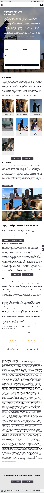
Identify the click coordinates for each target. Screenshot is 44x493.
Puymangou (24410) (21, 442)
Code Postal (25, 49)
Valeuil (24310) (4, 368)
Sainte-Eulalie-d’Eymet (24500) (14, 383)
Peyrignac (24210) (27, 447)
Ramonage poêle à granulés (35, 133)
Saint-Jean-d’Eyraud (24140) (33, 415)
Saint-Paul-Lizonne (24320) (23, 396)
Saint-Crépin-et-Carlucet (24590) (8, 426)
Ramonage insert (7, 133)
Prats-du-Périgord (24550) (28, 443)
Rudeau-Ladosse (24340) (31, 438)
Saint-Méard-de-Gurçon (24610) (22, 402)
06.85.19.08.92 (8, 1)
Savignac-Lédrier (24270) (36, 375)
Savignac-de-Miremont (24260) (20, 376)
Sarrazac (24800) (38, 376)
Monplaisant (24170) (16, 458)
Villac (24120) (18, 362)
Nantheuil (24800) (20, 452)
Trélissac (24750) (30, 368)
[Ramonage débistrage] (36, 105)
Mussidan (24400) (25, 453)
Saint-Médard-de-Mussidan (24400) (9, 402)
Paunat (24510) (39, 448)
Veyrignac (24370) (22, 364)
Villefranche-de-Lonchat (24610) (35, 361)
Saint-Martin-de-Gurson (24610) (19, 405)
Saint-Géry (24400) (17, 417)
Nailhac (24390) (5, 453)
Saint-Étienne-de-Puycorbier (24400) (32, 424)
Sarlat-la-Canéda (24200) (16, 378)
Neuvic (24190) (21, 451)
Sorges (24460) (33, 371)
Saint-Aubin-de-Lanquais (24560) (29, 433)
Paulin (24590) (4, 449)
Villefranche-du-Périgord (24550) (22, 361)
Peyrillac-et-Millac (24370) (18, 447)
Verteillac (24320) (30, 364)
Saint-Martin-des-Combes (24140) (31, 403)
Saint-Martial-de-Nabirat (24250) (33, 406)
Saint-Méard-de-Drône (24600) (35, 402)
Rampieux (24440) (36, 440)
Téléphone (7, 49)
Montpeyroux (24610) (37, 454)
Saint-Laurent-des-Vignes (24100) (29, 411)
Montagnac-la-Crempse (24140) (8, 457)
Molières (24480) (32, 459)
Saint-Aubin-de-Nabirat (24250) (16, 433)
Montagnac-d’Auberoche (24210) (21, 457)
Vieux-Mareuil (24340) (26, 362)
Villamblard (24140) (11, 362)
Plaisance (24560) (22, 445)
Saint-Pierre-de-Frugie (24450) (15, 394)
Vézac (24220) (33, 362)
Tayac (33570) (36, 370)
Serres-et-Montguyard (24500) (19, 374)
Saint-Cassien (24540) (22, 429)
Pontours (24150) (23, 444)
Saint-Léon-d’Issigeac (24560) (29, 410)
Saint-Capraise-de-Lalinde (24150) (8, 430)
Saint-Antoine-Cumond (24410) (16, 435)
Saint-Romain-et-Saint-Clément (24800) (20, 391)
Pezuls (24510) (38, 445)
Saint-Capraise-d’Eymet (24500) (33, 429)
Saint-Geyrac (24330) (9, 417)
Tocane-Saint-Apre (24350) (7, 369)
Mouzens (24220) (33, 453)
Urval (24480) (10, 368)
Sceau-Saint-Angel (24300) (14, 375)
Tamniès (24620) (5, 371)
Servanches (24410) (9, 374)
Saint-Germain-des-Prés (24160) (15, 419)
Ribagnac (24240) (37, 439)
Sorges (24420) (39, 371)
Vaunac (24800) (34, 365)
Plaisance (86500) (14, 445)
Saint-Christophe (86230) (18, 428)
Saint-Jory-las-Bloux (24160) (10, 415)
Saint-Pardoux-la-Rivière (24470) (19, 397)
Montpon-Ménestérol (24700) (26, 454)
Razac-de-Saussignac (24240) (26, 440)
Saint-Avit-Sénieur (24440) (14, 431)
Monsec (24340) (31, 457)
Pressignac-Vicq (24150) (18, 443)
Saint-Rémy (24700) (17, 392)
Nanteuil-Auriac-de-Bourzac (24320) (32, 452)
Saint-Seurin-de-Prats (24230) (32, 388)
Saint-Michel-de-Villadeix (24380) (24, 399)
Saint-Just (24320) (28, 412)
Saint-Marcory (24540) (32, 407)
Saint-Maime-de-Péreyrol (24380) (19, 408)
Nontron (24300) (5, 451)
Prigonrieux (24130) (37, 442)
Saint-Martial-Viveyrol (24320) (7, 406)
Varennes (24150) (8, 366)
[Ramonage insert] (8, 124)
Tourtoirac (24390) (38, 368)
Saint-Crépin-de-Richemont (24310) (22, 426)
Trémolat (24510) (23, 368)
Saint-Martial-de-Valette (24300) (20, 406)
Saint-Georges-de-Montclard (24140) (16, 420)
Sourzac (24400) (12, 371)
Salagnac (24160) (26, 379)
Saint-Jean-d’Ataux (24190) (27, 416)
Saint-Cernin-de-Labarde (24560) (11, 429)
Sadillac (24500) (22, 438)
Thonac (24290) (16, 369)
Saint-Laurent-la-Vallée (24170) (16, 411)
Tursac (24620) (17, 368)
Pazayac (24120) (12, 448)
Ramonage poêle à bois (21, 133)
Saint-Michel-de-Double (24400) (11, 401)
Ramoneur (8, 153)
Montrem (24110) (16, 454)
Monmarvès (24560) (32, 458)
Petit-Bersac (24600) (35, 447)
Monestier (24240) (16, 459)
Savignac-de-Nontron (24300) (7, 376)
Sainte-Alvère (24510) (17, 384)
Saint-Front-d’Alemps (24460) (14, 422)
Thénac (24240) (36, 369)
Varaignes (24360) (16, 366)
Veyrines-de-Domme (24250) (13, 364)
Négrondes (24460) (29, 451)
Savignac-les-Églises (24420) (25, 375)
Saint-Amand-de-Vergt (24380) (14, 436)
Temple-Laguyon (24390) (22, 370)
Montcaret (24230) (19, 456)
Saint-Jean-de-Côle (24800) (16, 416)
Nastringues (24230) (6, 452)
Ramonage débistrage (35, 114)
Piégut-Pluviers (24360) (30, 445)
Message (6, 55)
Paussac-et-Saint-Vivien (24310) (29, 448)
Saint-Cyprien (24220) (18, 425)
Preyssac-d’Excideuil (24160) (7, 443)
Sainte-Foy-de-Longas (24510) (29, 382)
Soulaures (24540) (19, 371)
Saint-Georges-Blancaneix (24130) (31, 420)
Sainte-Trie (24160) (33, 379)
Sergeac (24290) (29, 374)
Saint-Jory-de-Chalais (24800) (22, 415)
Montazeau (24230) (27, 456)
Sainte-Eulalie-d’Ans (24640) (25, 383)
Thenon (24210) (29, 369)
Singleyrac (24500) (27, 373)
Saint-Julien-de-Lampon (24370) (11, 413)
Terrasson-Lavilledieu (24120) (11, 370)
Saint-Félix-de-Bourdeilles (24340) (17, 424)
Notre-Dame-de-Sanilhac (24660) (34, 449)
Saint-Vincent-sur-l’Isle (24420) (28, 384)
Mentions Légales (3, 491)
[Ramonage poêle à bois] (22, 124)
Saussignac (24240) (30, 376)
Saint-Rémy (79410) (9, 392)
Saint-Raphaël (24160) (25, 392)
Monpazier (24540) (24, 458)
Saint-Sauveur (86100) (16, 389)
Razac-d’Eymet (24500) (15, 440)
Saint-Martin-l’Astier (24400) (18, 403)
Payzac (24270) (19, 448)
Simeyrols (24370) (34, 373)
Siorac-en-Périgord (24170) (7, 373)
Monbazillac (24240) (25, 459)
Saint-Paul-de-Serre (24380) (7, 397)
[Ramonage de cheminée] (22, 105)
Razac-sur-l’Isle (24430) (6, 440)
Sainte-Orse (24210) (14, 380)
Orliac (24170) (24, 449)
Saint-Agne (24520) (9, 438)
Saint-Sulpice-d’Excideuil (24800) (15, 387)
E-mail (24, 43)
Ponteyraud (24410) (31, 444)
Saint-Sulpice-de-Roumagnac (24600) (29, 387)
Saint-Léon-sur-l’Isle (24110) (17, 410)
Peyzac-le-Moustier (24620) (7, 447)
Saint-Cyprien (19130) (27, 425)
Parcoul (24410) (11, 449)
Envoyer (22, 65)
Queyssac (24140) (5, 442)
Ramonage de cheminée (22, 114)
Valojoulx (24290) (30, 366)
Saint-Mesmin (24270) (22, 401)
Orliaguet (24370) (17, 449)
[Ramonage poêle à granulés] (36, 124)
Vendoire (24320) (20, 365)
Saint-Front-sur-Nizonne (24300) (14, 421)
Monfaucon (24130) (9, 459)
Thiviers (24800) (22, 369)
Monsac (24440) (8, 458)
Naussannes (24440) (37, 451)
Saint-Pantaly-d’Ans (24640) (31, 398)
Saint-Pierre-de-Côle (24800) (26, 394)
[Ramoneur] (8, 144)
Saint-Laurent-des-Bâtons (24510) (17, 412)
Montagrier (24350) (35, 456)
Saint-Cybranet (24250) (36, 425)
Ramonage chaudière (7, 114)
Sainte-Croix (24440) (9, 384)
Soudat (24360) (26, 371)
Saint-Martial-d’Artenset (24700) (8, 407)
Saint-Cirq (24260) (8, 428)
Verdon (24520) (14, 365)
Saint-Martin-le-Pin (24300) (7, 403)
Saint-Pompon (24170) (29, 393)
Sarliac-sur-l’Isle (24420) (6, 378)
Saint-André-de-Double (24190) (29, 435)
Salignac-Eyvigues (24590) (10, 379)
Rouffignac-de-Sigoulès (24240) (21, 439)
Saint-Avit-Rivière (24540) (25, 431)
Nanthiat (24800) (13, 452)
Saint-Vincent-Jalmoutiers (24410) (14, 385)
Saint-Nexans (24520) (13, 399)
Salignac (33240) (19, 379)
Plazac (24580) (8, 445)
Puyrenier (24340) (12, 442)
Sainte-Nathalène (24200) (24, 380)
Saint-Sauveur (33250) (25, 389)
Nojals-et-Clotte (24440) (13, 451)
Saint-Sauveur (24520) (34, 389)
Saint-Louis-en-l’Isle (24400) (32, 408)
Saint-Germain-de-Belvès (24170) (28, 419)
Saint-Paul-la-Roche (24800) (34, 396)
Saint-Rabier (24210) (34, 392)
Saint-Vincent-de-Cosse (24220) (28, 385)
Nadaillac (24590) (11, 453)
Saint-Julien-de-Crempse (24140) (24, 413)
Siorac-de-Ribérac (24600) (18, 373)
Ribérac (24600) (31, 439)
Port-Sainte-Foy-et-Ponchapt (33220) (12, 444)
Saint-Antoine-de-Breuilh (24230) (25, 434)
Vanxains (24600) (23, 366)
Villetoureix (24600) (11, 361)
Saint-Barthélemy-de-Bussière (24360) (23, 430)
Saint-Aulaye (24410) (6, 433)
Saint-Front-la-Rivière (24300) (27, 421)
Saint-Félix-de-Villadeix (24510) (27, 422)
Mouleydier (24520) (9, 454)
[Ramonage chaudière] (8, 105)
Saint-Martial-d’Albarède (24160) (21, 407)
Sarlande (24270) (25, 378)
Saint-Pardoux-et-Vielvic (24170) (32, 397)
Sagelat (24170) (16, 438)
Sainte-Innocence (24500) (17, 382)
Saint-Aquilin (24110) (14, 434)
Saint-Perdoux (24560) (12, 396)
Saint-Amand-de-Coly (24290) (26, 436)
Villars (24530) (4, 362)
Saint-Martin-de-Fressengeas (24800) (33, 405)
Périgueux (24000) (5, 448)
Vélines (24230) (28, 365)
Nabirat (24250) (19, 453)
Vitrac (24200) (4, 361)
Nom (6, 43)
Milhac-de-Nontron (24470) (10, 461)
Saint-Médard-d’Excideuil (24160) (33, 401)
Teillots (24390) (31, 370)
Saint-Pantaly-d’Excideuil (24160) (19, 398)
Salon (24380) (31, 378)
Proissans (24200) (28, 442)
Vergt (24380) (7, 365)
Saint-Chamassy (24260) (28, 428)
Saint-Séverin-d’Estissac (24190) (19, 388)
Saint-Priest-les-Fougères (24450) (18, 393)
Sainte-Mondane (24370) (34, 380)
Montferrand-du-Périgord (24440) (8, 456)
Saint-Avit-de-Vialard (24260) (36, 431)
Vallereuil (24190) (38, 366)
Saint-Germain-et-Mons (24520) (28, 417)
